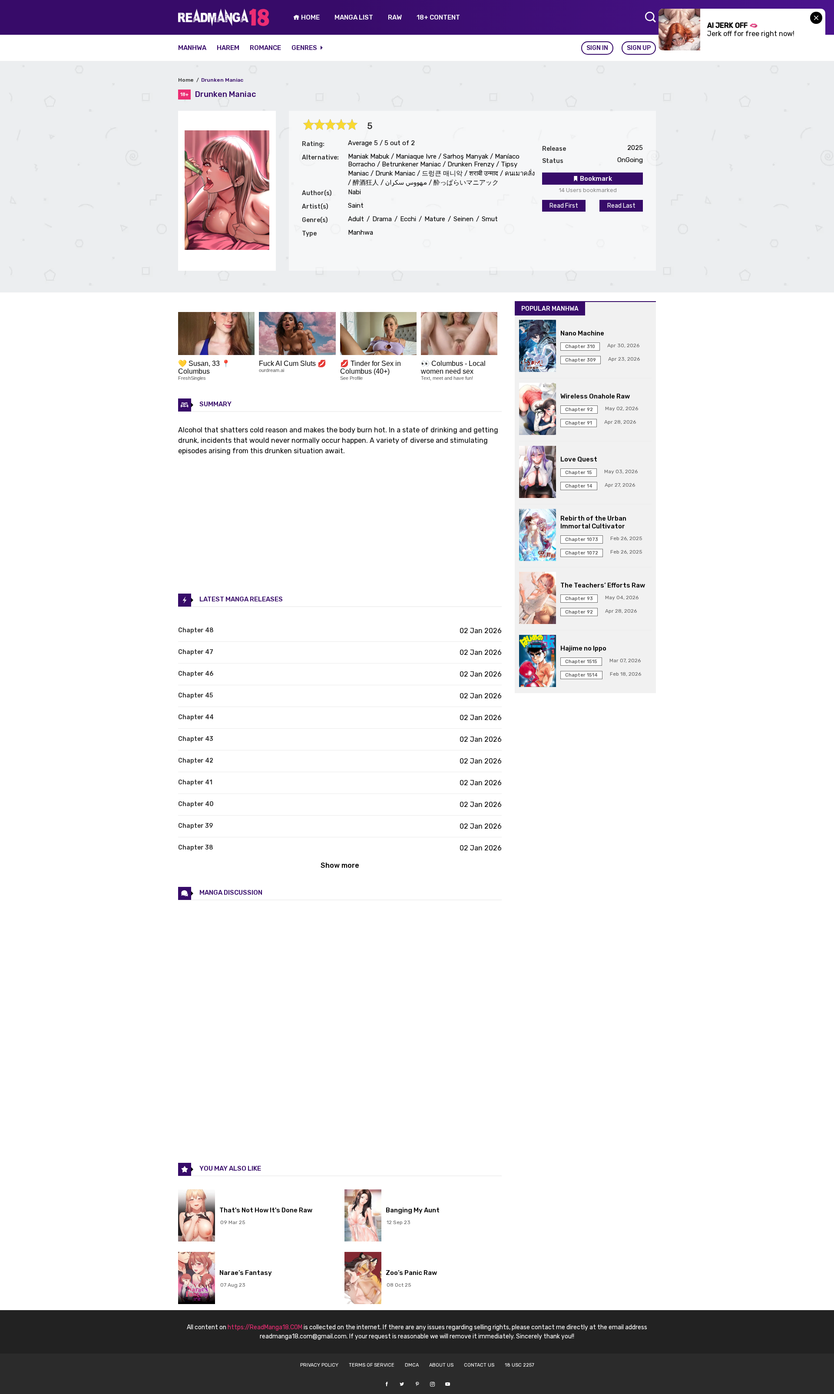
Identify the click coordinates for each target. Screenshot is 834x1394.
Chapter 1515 (581, 661)
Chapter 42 (195, 760)
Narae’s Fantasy (245, 1273)
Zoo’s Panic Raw (411, 1273)
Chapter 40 (196, 804)
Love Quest (578, 459)
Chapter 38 (195, 847)
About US (441, 1365)
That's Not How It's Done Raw (265, 1210)
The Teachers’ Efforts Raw (602, 585)
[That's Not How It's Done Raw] (196, 1216)
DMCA (412, 1365)
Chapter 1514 (581, 675)
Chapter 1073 (581, 539)
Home (186, 80)
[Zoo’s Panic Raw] (362, 1279)
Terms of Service (371, 1365)
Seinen (462, 219)
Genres (304, 48)
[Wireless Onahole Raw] (537, 410)
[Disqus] (340, 1030)
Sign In (597, 48)
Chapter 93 (579, 598)
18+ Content (438, 17)
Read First (563, 205)
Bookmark (595, 179)
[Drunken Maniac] (227, 247)
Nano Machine (582, 333)
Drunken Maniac (222, 80)
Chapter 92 (579, 409)
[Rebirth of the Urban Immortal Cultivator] (537, 536)
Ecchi (407, 219)
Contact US (479, 1365)
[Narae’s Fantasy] (196, 1279)
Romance (265, 48)
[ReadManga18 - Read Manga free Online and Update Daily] (223, 24)
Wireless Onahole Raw (595, 396)
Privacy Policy (319, 1365)
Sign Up (639, 48)
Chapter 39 (195, 826)
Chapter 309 (580, 360)
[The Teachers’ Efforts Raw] (537, 599)
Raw (395, 17)
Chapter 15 (578, 472)
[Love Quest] (537, 473)
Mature (434, 219)
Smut (489, 219)
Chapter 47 (195, 652)
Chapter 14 (578, 486)
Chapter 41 (195, 782)
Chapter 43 (195, 739)
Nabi (354, 192)
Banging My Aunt (413, 1210)
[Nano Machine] (537, 347)
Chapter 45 (195, 695)
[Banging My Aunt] (362, 1216)
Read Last (621, 205)
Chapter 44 (196, 717)
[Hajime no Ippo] (537, 662)
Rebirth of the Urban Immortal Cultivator (593, 522)
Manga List (353, 17)
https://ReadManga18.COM (265, 1327)
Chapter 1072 (581, 553)
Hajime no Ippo (583, 648)
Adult (356, 219)
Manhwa (192, 48)
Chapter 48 (196, 630)
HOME (310, 17)
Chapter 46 (195, 673)
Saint (356, 205)
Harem (228, 48)
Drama (381, 219)
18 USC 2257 (519, 1365)
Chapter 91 (578, 423)
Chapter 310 (580, 346)
